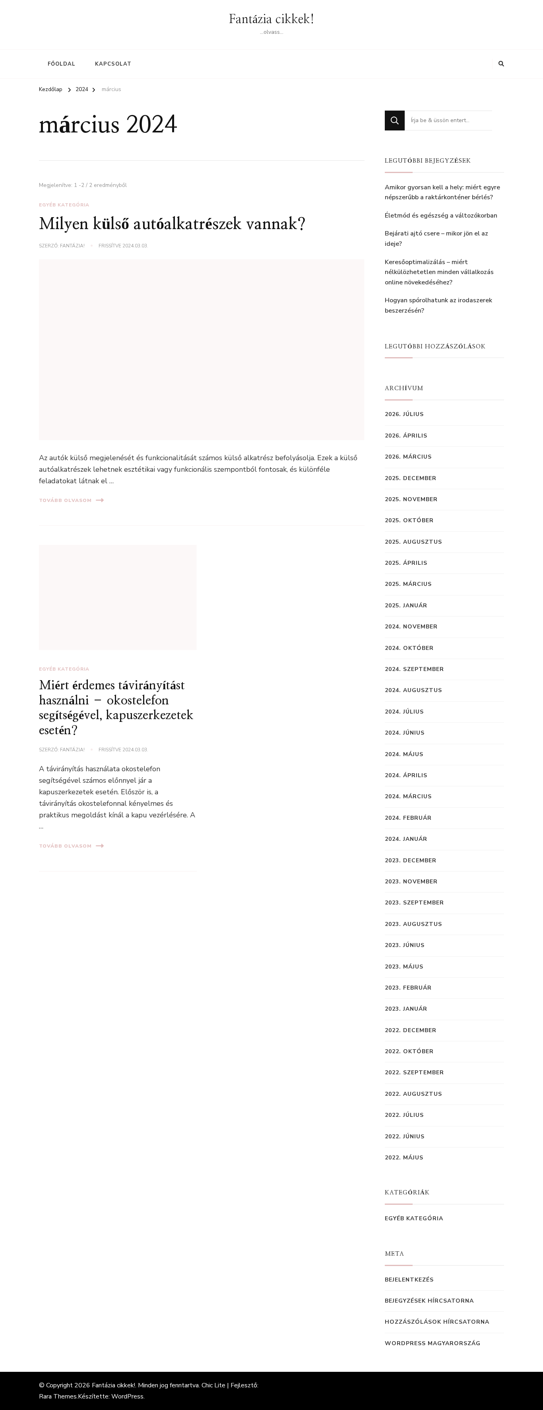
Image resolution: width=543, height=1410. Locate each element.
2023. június (405, 945)
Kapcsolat (113, 64)
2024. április (406, 775)
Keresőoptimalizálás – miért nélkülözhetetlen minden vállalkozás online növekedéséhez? (439, 272)
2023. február (408, 988)
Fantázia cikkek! (271, 19)
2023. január (406, 1009)
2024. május (404, 754)
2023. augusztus (413, 924)
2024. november (411, 626)
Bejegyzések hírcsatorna (429, 1301)
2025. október (409, 520)
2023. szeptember (414, 902)
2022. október (409, 1051)
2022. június (405, 1136)
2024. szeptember (414, 669)
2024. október (409, 648)
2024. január (406, 839)
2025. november (411, 499)
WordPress (127, 1396)
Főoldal (62, 64)
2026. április (406, 436)
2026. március (408, 457)
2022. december (410, 1030)
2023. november (411, 881)
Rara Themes (58, 1396)
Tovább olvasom (65, 500)
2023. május (404, 966)
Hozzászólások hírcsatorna (437, 1322)
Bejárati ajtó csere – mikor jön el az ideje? (436, 238)
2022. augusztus (413, 1094)
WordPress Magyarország (433, 1343)
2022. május (404, 1157)
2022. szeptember (414, 1072)
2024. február (408, 818)
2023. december (410, 860)
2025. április (406, 563)
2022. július (404, 1115)
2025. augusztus (413, 542)
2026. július (404, 414)
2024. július (404, 712)
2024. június (405, 733)
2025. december (410, 478)
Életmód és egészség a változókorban (441, 215)
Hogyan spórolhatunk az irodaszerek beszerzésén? (438, 305)
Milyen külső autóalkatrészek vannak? (172, 224)
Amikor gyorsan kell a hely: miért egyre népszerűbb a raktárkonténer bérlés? (442, 192)
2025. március (408, 584)
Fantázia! (72, 246)
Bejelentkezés (409, 1280)
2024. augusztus (413, 690)
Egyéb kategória (64, 205)
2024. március (408, 796)
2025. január (406, 605)
